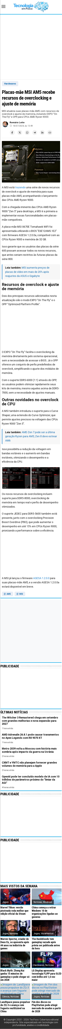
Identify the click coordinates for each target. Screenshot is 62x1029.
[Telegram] (34, 132)
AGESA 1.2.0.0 (41, 578)
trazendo (20, 187)
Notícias (37, 902)
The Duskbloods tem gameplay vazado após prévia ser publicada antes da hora (46, 943)
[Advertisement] (31, 47)
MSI (21, 594)
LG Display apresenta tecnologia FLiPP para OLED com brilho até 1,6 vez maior (46, 975)
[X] (19, 132)
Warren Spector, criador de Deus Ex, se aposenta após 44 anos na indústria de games (14, 943)
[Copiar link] (49, 132)
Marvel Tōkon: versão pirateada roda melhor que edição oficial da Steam (14, 910)
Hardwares (10, 83)
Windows (47, 902)
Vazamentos (47, 933)
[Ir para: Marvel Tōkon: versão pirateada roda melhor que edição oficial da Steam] (15, 896)
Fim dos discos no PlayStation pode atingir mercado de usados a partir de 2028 (46, 1006)
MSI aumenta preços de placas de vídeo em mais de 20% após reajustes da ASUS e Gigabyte (27, 272)
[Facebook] (12, 132)
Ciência (5, 996)
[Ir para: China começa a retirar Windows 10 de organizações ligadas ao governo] (47, 896)
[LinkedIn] (42, 132)
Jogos (5, 902)
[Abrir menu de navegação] (4, 6)
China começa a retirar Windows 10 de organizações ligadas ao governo (45, 912)
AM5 (8, 594)
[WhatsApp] (27, 132)
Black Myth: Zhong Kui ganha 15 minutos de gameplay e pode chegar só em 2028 (14, 975)
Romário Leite (17, 122)
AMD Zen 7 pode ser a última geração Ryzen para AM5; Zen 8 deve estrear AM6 (31, 436)
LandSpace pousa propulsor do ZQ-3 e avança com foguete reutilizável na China (15, 1006)
